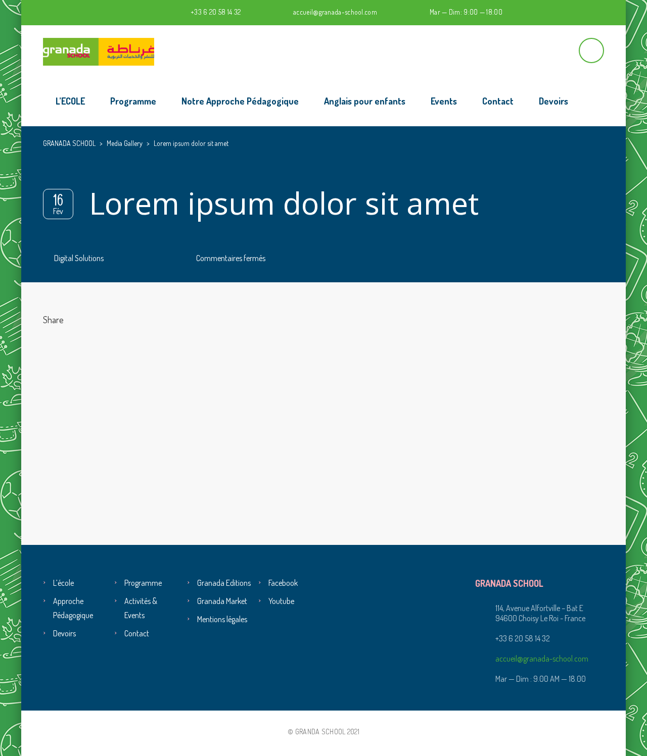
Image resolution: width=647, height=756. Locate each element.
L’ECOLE (70, 101)
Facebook (283, 583)
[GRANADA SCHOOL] (98, 50)
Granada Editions (224, 583)
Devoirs (553, 101)
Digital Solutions (79, 258)
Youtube (281, 601)
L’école (63, 583)
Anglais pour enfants (364, 101)
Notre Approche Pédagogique (240, 101)
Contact (498, 101)
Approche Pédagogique (73, 608)
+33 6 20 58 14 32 (216, 12)
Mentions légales (222, 619)
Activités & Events (140, 608)
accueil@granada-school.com (335, 12)
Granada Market (222, 601)
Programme (133, 101)
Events (444, 101)
